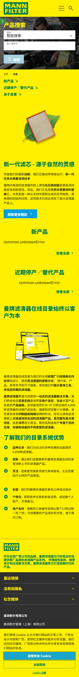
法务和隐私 (13, 588)
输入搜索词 (12, 43)
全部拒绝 (40, 664)
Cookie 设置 (39, 672)
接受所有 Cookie (39, 656)
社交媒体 (11, 599)
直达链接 (11, 578)
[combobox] (39, 45)
